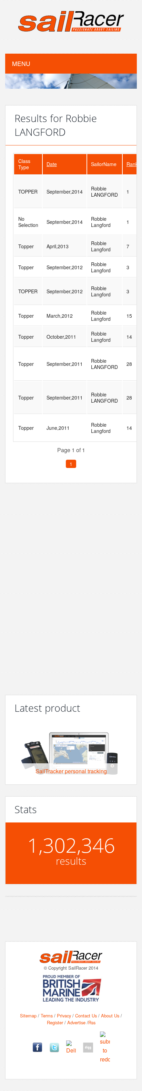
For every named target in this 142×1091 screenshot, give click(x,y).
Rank (132, 164)
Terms (47, 1015)
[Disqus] (71, 586)
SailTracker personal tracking (71, 771)
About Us (110, 1015)
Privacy (64, 1015)
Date (52, 164)
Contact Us (86, 1015)
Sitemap (28, 1015)
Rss (91, 1022)
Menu (21, 63)
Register (55, 1022)
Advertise (76, 1022)
